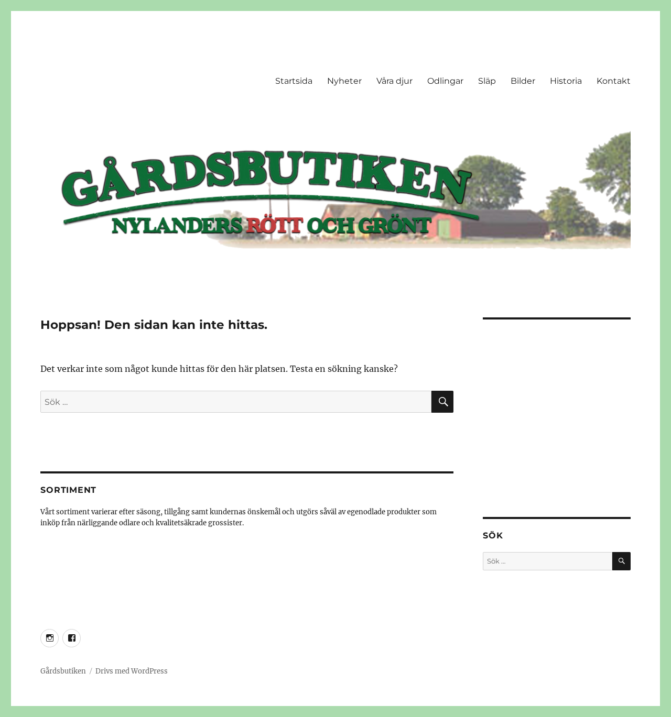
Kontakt (614, 81)
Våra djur (394, 81)
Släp (487, 81)
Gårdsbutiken (63, 671)
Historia (566, 81)
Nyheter (344, 81)
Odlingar (445, 81)
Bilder (523, 81)
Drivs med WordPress (131, 671)
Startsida (293, 81)
